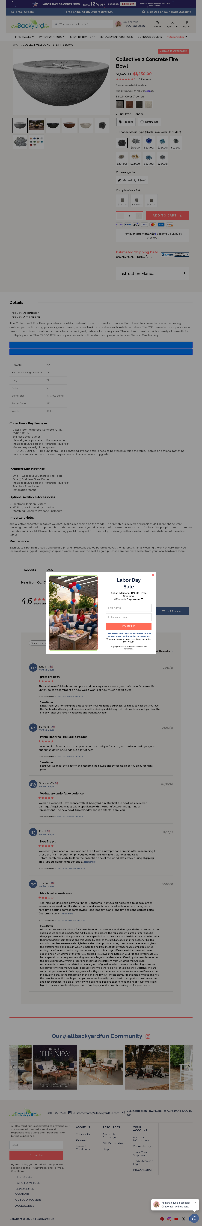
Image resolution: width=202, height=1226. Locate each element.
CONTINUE (128, 626)
